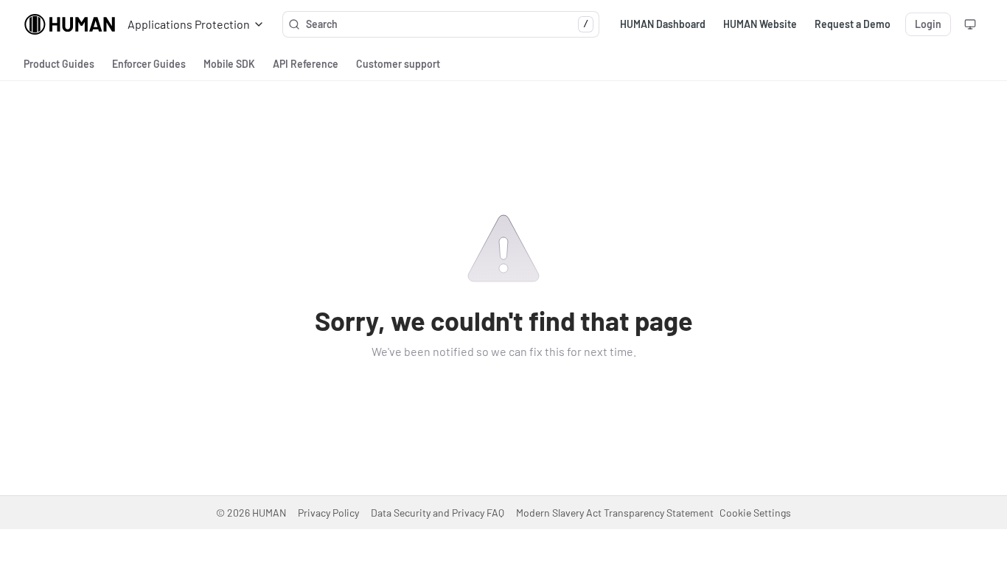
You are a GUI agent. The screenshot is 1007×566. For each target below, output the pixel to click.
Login (928, 24)
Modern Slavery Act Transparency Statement (615, 512)
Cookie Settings (755, 512)
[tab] (59, 64)
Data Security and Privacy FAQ (437, 512)
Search (447, 24)
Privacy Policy (328, 512)
